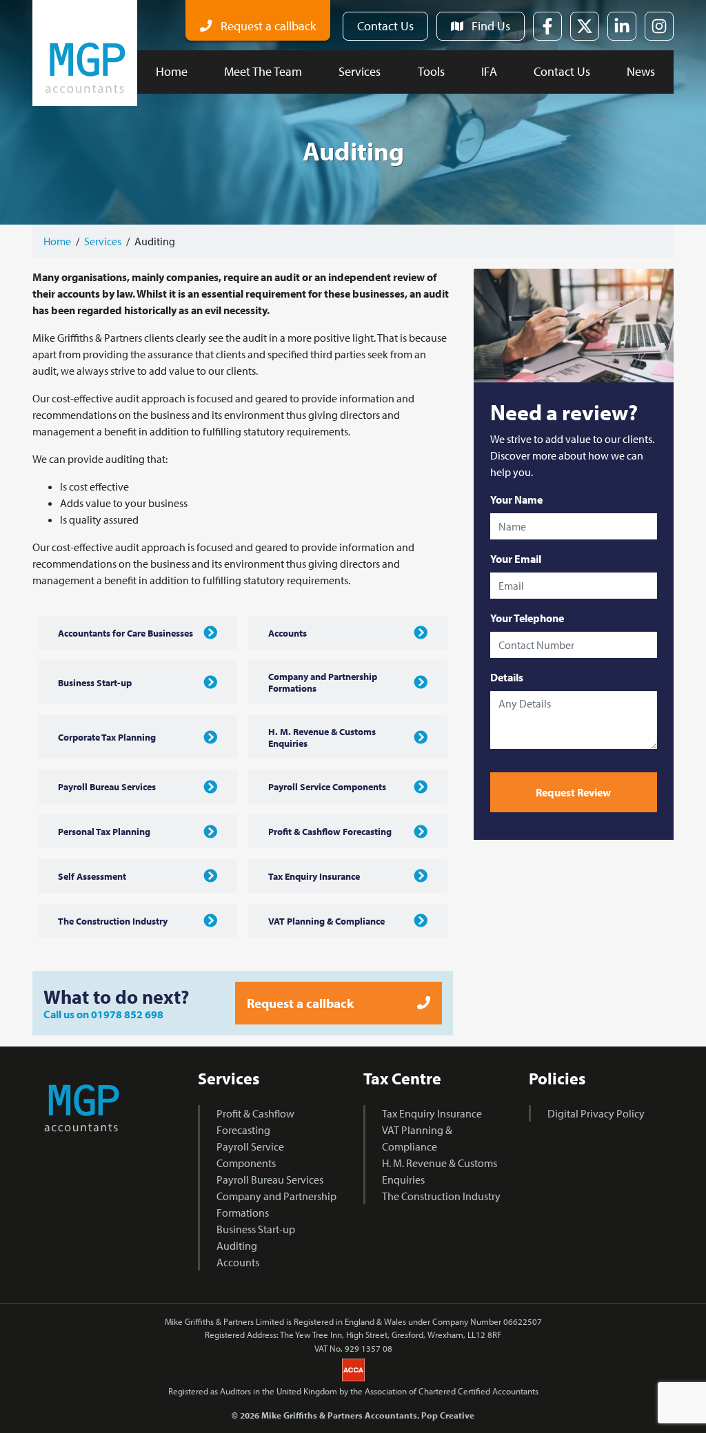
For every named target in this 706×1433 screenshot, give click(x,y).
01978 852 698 (127, 1014)
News (641, 71)
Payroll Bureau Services (269, 1179)
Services (360, 71)
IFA (489, 71)
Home (172, 71)
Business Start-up (255, 1229)
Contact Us (562, 71)
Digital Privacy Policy (596, 1113)
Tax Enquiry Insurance (432, 1113)
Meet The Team (263, 71)
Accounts (237, 1262)
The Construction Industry (441, 1196)
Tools (431, 71)
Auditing (236, 1245)
